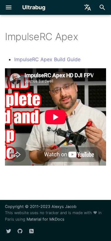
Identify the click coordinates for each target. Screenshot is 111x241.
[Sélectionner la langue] (87, 7)
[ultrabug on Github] (20, 231)
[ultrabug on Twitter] (9, 231)
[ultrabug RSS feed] (31, 231)
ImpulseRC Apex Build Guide (47, 59)
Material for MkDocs (45, 219)
